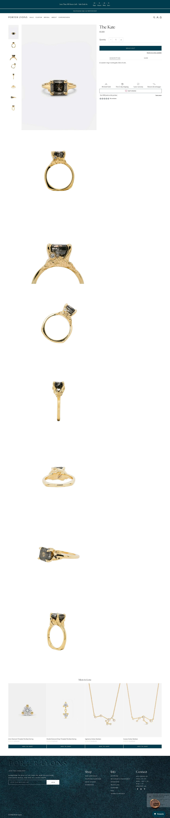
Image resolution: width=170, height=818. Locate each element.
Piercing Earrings (93, 779)
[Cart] (160, 17)
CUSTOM (39, 17)
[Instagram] (141, 789)
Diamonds (89, 784)
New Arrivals (91, 776)
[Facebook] (137, 789)
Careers (114, 787)
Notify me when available (154, 52)
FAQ (112, 790)
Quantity (102, 40)
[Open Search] (154, 17)
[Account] (157, 17)
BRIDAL (47, 17)
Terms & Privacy (118, 793)
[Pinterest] (144, 789)
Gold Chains (90, 782)
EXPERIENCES (64, 17)
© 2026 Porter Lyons (15, 815)
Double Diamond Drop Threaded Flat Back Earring (61, 739)
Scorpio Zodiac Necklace (130, 739)
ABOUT (54, 17)
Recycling (115, 784)
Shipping (114, 776)
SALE (32, 17)
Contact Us (141, 786)
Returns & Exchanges (120, 779)
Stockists (115, 782)
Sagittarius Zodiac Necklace (93, 739)
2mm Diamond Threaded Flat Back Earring (20, 739)
